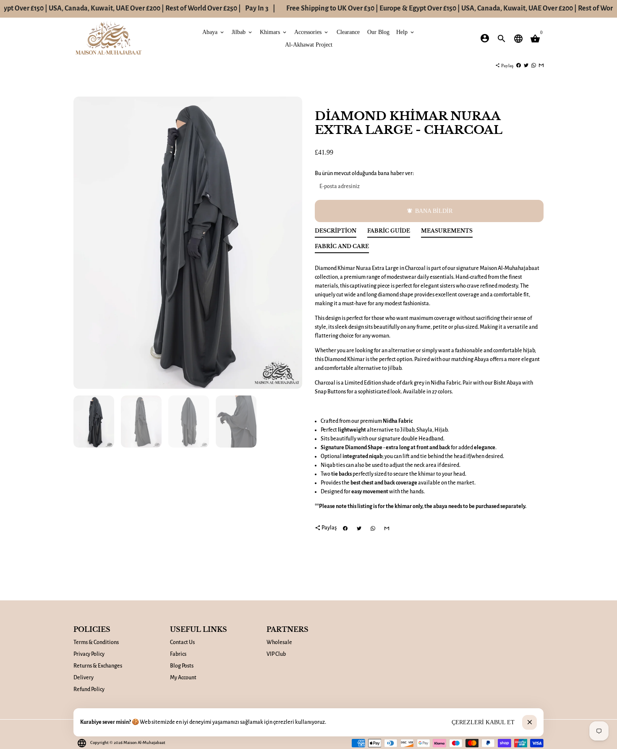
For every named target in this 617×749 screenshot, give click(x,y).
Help (405, 32)
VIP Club (276, 654)
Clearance (348, 32)
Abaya (213, 32)
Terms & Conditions (96, 642)
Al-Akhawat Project (308, 44)
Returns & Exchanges (97, 666)
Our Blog (378, 32)
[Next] (291, 243)
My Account (183, 678)
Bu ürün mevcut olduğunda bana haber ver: (364, 173)
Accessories (311, 32)
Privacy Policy (89, 654)
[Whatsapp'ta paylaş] (533, 65)
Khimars (274, 32)
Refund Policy (89, 689)
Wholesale (279, 642)
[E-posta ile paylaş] (541, 65)
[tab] (335, 233)
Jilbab (242, 32)
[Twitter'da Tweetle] (526, 65)
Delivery (83, 678)
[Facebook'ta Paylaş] (518, 65)
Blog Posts (181, 666)
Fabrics (178, 654)
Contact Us (182, 642)
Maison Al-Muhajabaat (144, 742)
